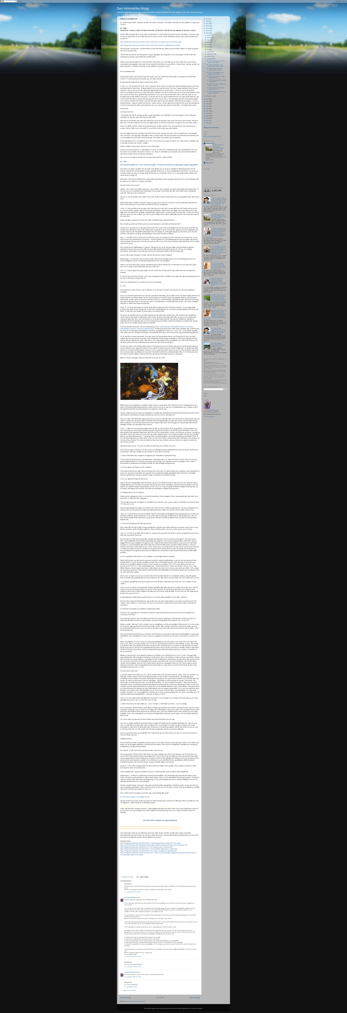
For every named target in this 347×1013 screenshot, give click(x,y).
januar (209, 35)
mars (208, 40)
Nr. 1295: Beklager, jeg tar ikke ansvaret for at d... (215, 88)
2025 (207, 120)
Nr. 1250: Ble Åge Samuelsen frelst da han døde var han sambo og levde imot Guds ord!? (218, 330)
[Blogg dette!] (142, 877)
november (210, 59)
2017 (207, 101)
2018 (207, 104)
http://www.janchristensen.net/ (212, 136)
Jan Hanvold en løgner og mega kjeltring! (160, 820)
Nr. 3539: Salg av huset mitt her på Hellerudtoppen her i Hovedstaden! (218, 216)
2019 (207, 106)
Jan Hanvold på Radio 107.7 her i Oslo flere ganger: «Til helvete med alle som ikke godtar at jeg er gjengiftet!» (159, 165)
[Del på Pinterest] (147, 877)
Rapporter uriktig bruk (211, 127)
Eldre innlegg (194, 998)
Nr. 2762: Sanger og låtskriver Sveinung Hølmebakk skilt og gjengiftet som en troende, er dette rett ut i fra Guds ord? (218, 282)
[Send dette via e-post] (140, 877)
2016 (207, 99)
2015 (207, 33)
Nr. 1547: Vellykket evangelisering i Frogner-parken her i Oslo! (218, 345)
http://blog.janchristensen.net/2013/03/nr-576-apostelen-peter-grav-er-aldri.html (148, 849)
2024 (207, 118)
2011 (207, 23)
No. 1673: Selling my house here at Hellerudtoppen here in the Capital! (218, 147)
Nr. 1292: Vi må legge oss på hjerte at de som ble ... (215, 73)
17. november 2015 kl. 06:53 (132, 892)
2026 (207, 123)
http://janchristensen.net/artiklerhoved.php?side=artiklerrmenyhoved (144, 845)
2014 (207, 30)
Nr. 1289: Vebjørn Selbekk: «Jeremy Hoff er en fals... (215, 69)
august (209, 51)
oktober (209, 56)
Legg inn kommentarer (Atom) (136, 1001)
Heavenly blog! (210, 143)
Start (205, 134)
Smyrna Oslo (210, 162)
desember (210, 96)
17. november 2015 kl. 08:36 (132, 956)
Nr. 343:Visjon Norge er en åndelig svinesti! (135, 797)
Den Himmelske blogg (133, 8)
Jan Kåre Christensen (131, 897)
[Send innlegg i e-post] (137, 876)
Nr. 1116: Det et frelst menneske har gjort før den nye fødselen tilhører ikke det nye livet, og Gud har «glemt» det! (218, 266)
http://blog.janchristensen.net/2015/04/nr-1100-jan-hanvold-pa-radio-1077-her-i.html (150, 843)
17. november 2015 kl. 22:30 (132, 966)
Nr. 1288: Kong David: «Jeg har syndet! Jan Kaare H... (216, 61)
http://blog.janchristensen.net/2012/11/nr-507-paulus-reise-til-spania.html (146, 847)
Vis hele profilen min (209, 416)
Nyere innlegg (125, 998)
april (208, 42)
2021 (207, 111)
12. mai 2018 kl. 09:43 (130, 987)
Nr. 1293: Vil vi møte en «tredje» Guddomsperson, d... (216, 77)
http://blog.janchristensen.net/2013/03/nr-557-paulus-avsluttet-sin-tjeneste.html (148, 851)
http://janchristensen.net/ (178, 845)
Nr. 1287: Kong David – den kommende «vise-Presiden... (216, 65)
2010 (207, 21)
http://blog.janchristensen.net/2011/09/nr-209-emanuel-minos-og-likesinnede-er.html (150, 45)
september (210, 54)
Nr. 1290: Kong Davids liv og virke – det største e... (216, 80)
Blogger (200, 1008)
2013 (207, 28)
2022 (207, 113)
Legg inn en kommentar (129, 990)
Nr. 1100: (123, 161)
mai (208, 44)
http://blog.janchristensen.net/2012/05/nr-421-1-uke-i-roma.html (143, 853)
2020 (207, 108)
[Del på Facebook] (146, 877)
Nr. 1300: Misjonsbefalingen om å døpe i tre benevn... (216, 92)
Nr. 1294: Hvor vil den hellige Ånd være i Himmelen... (216, 84)
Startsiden (160, 998)
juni (208, 47)
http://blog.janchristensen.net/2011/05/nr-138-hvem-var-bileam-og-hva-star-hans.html (150, 42)
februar (209, 37)
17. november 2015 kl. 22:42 (132, 977)
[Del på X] (144, 877)
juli (208, 49)
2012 (207, 26)
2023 (207, 115)
